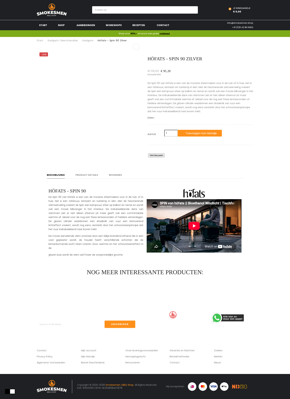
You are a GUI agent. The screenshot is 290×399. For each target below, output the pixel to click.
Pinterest (166, 118)
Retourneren (132, 362)
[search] (192, 10)
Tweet (162, 118)
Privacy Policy (45, 356)
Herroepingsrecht (135, 356)
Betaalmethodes (179, 356)
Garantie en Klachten (182, 350)
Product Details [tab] (87, 175)
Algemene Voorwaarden (51, 362)
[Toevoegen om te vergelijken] (230, 133)
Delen (158, 118)
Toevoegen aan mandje (201, 133)
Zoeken (218, 350)
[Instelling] (218, 10)
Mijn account (88, 350)
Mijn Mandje (88, 356)
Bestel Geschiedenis (93, 362)
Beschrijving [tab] (56, 175)
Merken (218, 356)
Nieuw (217, 362)
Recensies (115, 175)
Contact (42, 350)
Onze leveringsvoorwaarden (141, 350)
